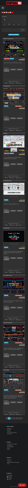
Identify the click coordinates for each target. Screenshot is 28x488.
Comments (12, 83)
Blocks (5, 133)
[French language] (6, 12)
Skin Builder (7, 228)
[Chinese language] (12, 12)
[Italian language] (10, 12)
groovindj (23, 199)
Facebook (9, 475)
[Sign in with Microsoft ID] (9, 24)
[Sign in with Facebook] (4, 24)
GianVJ (23, 343)
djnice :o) (23, 107)
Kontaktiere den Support (12, 444)
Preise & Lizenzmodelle (12, 432)
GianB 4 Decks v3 (8, 322)
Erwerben (9, 429)
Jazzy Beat (23, 296)
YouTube (10, 476)
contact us (9, 461)
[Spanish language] (4, 12)
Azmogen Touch (8, 275)
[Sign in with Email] (4, 19)
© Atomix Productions (14, 486)
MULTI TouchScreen (8, 38)
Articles (8, 448)
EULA (8, 463)
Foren (8, 449)
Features (9, 431)
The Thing (6, 370)
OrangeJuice (7, 86)
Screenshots (9, 433)
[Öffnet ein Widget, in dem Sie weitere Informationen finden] (22, 485)
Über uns (9, 459)
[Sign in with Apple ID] (14, 24)
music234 (23, 391)
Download (9, 428)
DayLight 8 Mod (7, 180)
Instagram (10, 477)
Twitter (9, 479)
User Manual (9, 445)
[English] (2, 12)
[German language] (8, 12)
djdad (24, 58)
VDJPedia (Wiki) (10, 446)
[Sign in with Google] (18, 24)
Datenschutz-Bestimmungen (13, 462)
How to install (19, 83)
